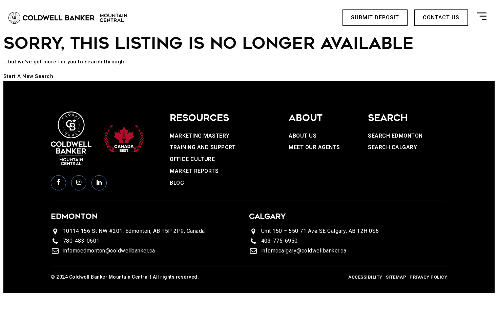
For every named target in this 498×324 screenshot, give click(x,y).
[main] (249, 56)
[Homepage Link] (67, 17)
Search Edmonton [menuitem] (395, 136)
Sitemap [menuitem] (396, 277)
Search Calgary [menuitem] (392, 147)
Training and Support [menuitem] (202, 147)
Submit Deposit (375, 17)
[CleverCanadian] (123, 138)
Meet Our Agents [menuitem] (314, 147)
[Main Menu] (482, 17)
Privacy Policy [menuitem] (428, 277)
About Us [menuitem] (302, 136)
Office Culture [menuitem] (192, 159)
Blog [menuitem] (177, 183)
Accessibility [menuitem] (365, 277)
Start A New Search (28, 76)
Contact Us (441, 17)
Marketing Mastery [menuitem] (200, 136)
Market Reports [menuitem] (194, 171)
